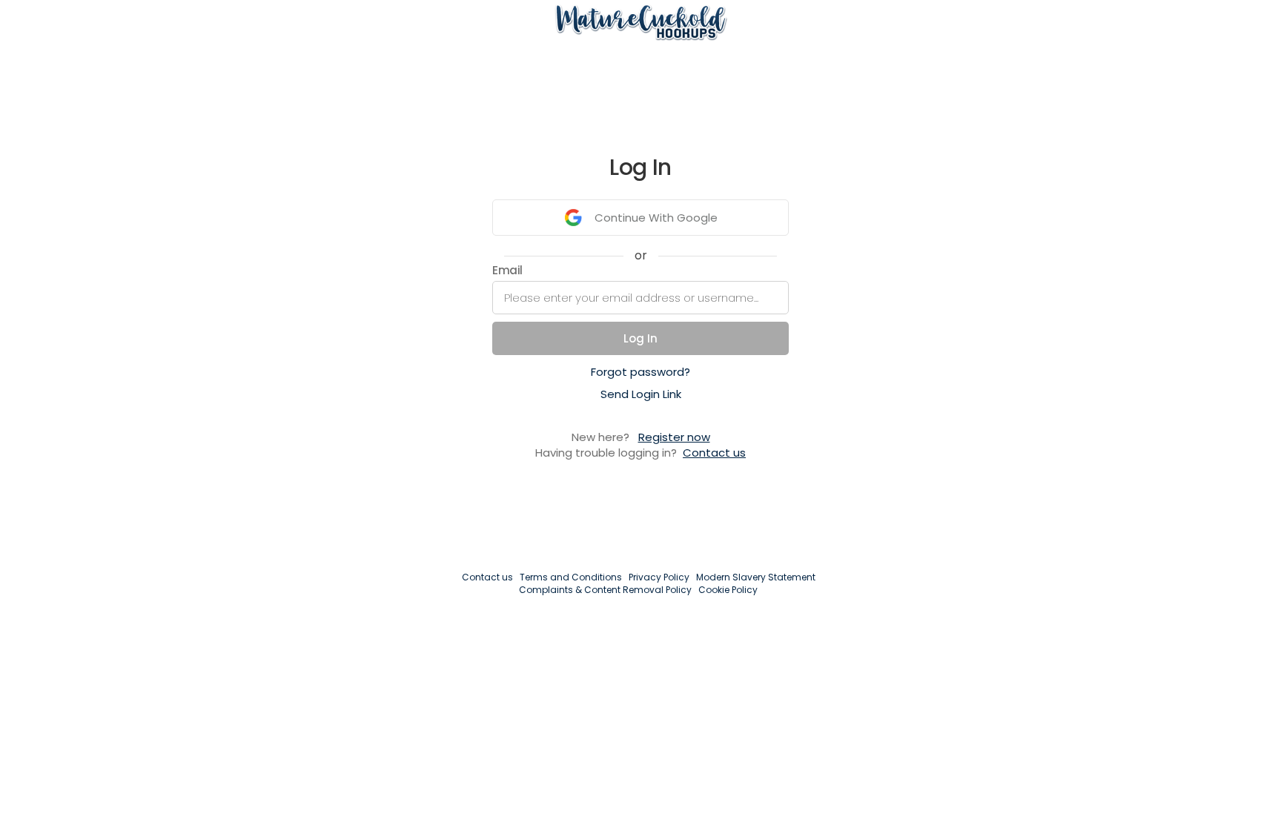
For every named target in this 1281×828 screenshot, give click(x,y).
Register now (674, 437)
